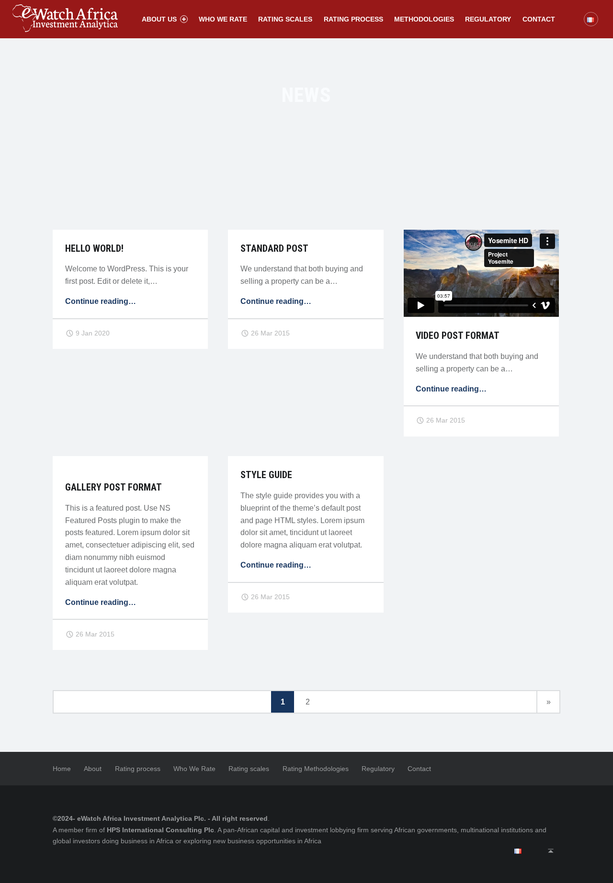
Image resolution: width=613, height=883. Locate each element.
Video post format (457, 335)
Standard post (274, 248)
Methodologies (424, 19)
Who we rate (223, 19)
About (93, 768)
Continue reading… (100, 301)
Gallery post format (113, 487)
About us (159, 19)
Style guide (266, 475)
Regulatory (488, 19)
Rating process (353, 19)
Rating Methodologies (316, 768)
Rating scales (285, 19)
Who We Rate (194, 768)
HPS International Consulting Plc (160, 830)
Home (62, 768)
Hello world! (94, 248)
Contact (538, 19)
